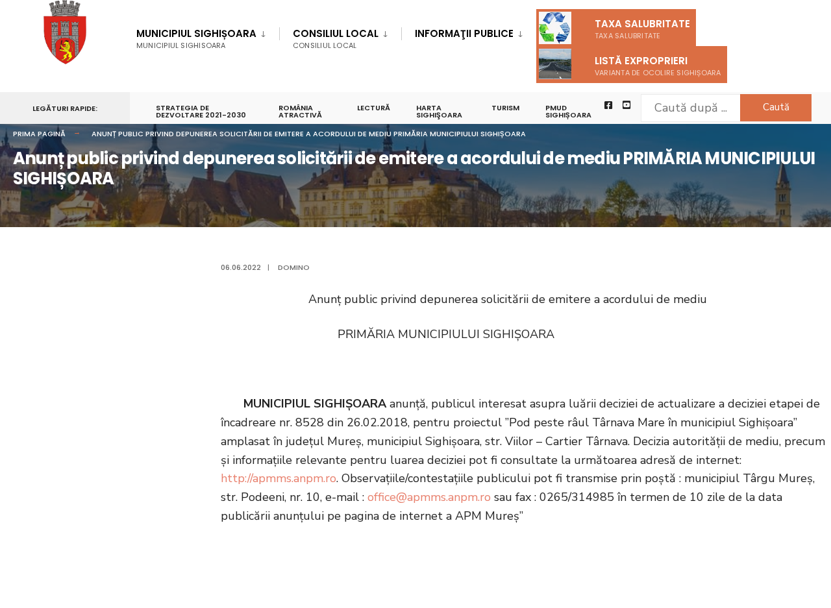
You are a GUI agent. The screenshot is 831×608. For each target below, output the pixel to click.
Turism (505, 108)
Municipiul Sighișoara (196, 39)
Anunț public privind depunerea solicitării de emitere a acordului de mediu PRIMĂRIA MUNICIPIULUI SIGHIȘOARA (309, 133)
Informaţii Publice (464, 33)
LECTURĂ (373, 108)
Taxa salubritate (642, 29)
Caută (776, 107)
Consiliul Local (335, 39)
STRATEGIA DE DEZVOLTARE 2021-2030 (201, 111)
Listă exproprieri (658, 66)
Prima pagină (39, 133)
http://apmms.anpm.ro (278, 478)
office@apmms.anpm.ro (429, 497)
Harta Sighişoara (439, 111)
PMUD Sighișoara (568, 111)
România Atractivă (300, 111)
